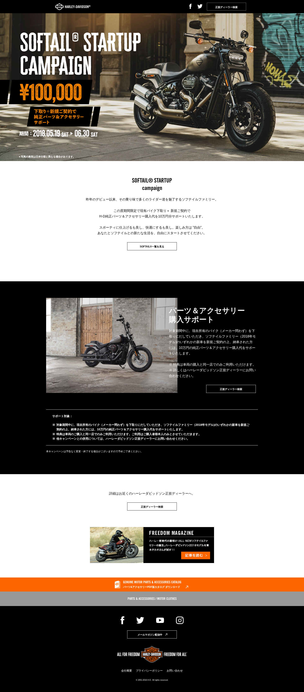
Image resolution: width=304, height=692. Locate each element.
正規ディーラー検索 (231, 389)
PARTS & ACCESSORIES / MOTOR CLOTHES (152, 599)
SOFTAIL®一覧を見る (152, 246)
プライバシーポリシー (149, 670)
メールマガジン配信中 (150, 634)
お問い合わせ (175, 670)
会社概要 (126, 670)
